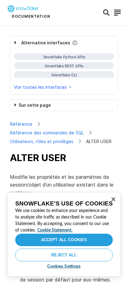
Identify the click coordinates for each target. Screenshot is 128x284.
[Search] (106, 13)
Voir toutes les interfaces (40, 87)
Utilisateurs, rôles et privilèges (41, 141)
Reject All (63, 255)
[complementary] (64, 65)
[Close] (113, 199)
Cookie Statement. (54, 230)
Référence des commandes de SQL (47, 132)
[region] (64, 234)
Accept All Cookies (64, 239)
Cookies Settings (63, 266)
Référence (21, 124)
